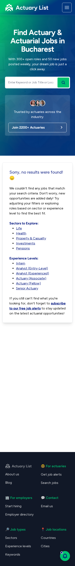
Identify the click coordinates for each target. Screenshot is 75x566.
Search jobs (49, 483)
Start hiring (13, 506)
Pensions (23, 248)
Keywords (12, 554)
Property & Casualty (31, 238)
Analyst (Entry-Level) (32, 268)
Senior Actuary (27, 288)
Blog (8, 483)
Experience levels (18, 546)
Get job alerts (51, 474)
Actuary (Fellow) (28, 283)
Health (21, 233)
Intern (20, 263)
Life (19, 228)
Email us (47, 506)
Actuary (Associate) (31, 278)
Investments (25, 243)
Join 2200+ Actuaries (28, 127)
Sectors (11, 538)
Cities (45, 546)
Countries (48, 538)
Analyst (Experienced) (32, 273)
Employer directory (19, 514)
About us (12, 474)
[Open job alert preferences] (65, 556)
